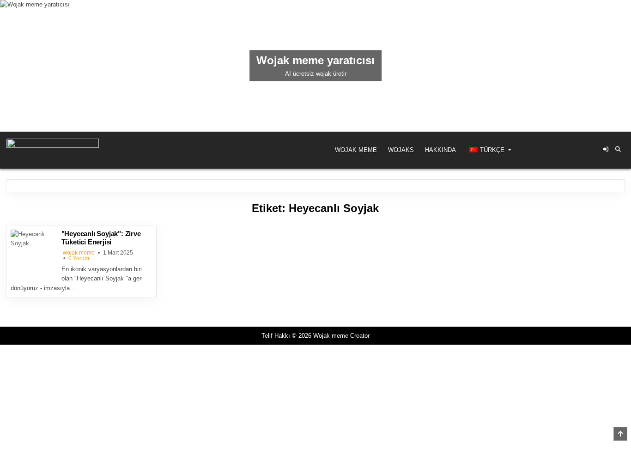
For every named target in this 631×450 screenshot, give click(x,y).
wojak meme (79, 252)
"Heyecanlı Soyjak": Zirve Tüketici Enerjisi (101, 238)
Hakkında (440, 149)
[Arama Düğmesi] (618, 149)
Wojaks (401, 149)
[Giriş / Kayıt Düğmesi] (606, 149)
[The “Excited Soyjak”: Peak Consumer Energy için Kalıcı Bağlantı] (34, 253)
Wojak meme (356, 149)
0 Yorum (78, 258)
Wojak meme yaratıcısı (315, 60)
